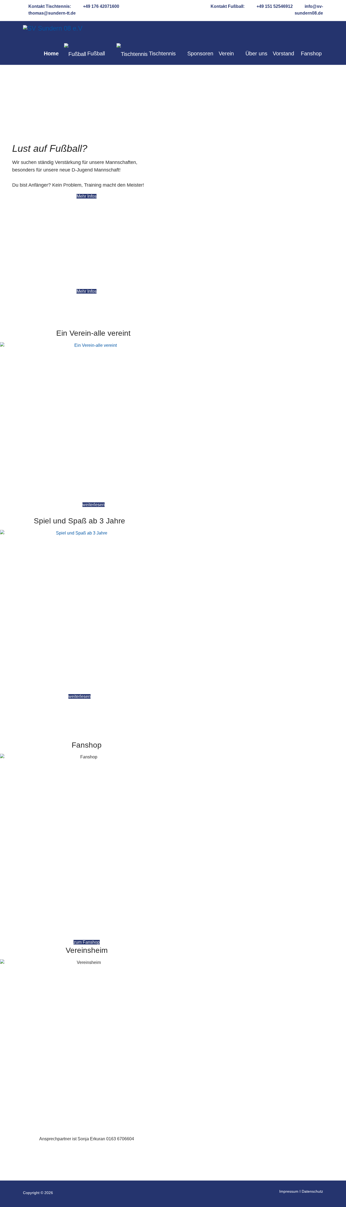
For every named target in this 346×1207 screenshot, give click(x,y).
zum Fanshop (87, 942)
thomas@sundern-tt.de (52, 13)
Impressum (288, 1191)
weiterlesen (93, 504)
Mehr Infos (86, 196)
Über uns (256, 53)
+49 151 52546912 (275, 6)
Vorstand (283, 53)
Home (51, 53)
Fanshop (311, 53)
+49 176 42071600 (101, 6)
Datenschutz (312, 1191)
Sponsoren (200, 53)
